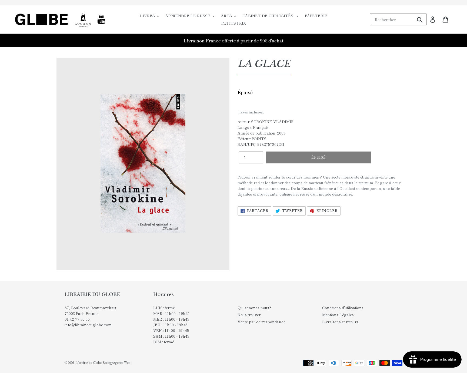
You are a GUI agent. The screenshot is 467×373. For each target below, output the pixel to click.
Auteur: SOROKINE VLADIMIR (266, 121)
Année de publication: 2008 (262, 133)
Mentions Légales (338, 314)
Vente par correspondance (261, 321)
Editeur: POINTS (252, 138)
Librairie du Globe (88, 362)
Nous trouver (249, 314)
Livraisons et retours (340, 321)
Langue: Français (253, 127)
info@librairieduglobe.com (88, 324)
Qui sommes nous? (254, 307)
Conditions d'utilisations (342, 307)
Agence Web (122, 362)
